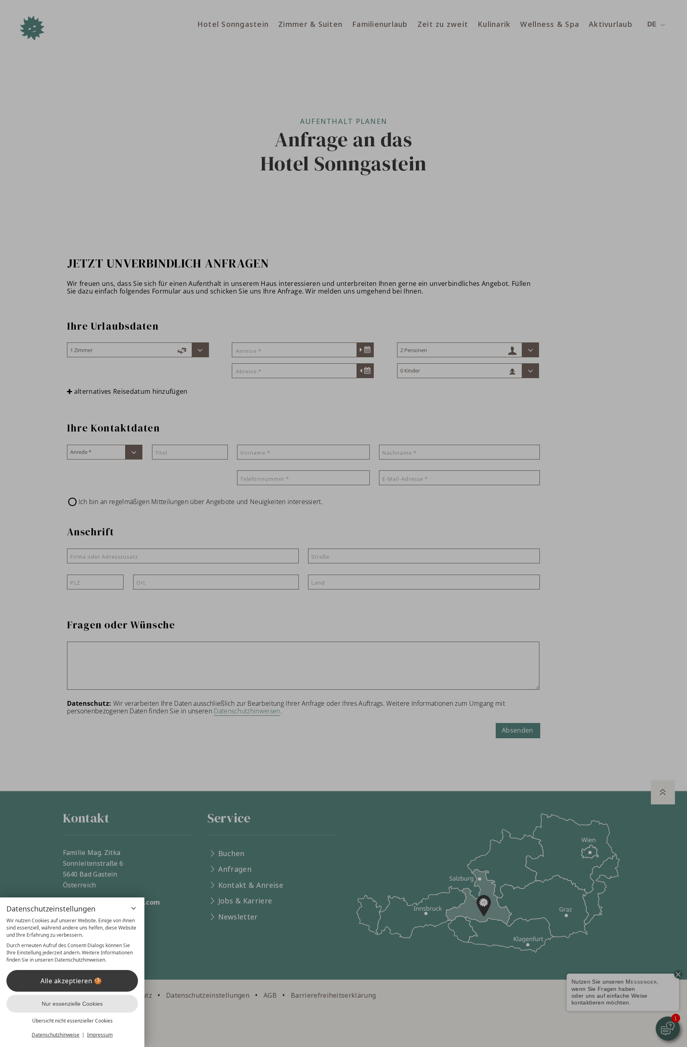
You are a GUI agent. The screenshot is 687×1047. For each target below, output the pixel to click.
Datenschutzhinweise (55, 1034)
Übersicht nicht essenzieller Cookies (72, 1020)
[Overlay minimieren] (133, 908)
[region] (72, 940)
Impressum (100, 1034)
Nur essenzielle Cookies (72, 1003)
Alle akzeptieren (66, 980)
